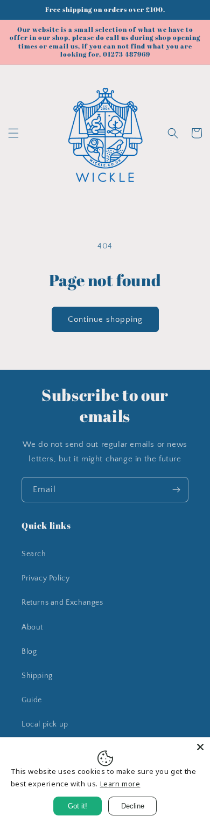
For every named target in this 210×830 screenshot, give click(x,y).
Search (34, 554)
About (32, 627)
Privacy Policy (45, 578)
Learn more (120, 783)
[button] (13, 133)
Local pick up (45, 724)
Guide (32, 700)
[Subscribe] (176, 489)
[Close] (200, 747)
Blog (29, 651)
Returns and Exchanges (62, 602)
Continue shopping (105, 319)
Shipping (37, 676)
